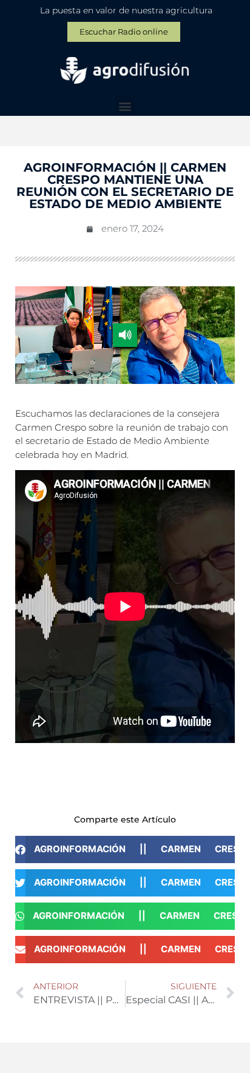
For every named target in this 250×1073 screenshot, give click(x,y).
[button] (125, 106)
